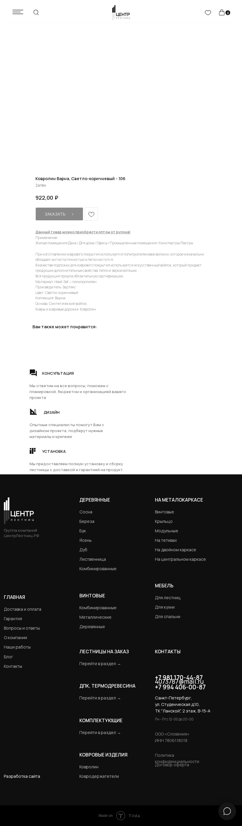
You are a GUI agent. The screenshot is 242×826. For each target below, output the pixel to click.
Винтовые (164, 512)
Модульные (166, 531)
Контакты (13, 666)
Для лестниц (168, 597)
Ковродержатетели (99, 776)
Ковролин (89, 767)
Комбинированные (98, 568)
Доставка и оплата (22, 609)
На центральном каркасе (180, 559)
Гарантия (13, 618)
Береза (86, 521)
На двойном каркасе (175, 549)
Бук (82, 531)
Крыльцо (164, 521)
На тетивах (166, 540)
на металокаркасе (179, 500)
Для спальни (167, 616)
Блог (8, 656)
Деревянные (94, 500)
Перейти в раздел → (100, 663)
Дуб (83, 549)
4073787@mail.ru (179, 681)
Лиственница (92, 559)
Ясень (85, 540)
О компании (15, 637)
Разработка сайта (22, 776)
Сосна (85, 512)
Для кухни (165, 607)
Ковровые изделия (103, 755)
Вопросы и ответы (22, 628)
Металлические (95, 617)
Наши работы (17, 647)
